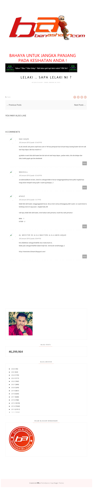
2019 (13, 391)
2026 (13, 369)
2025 (13, 372)
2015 (13, 403)
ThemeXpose (45, 483)
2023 (13, 378)
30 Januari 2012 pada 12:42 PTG (30, 142)
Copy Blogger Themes (57, 483)
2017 (13, 397)
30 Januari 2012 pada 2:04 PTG (30, 238)
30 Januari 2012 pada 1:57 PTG (30, 200)
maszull (23, 172)
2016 (13, 400)
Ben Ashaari (38, 82)
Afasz (22, 196)
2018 (13, 394)
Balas (84, 163)
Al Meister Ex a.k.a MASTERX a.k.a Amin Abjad (42, 235)
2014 (13, 406)
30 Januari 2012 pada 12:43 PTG (30, 175)
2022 (13, 381)
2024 (13, 375)
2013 (13, 409)
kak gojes (24, 139)
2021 (13, 384)
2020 (13, 387)
